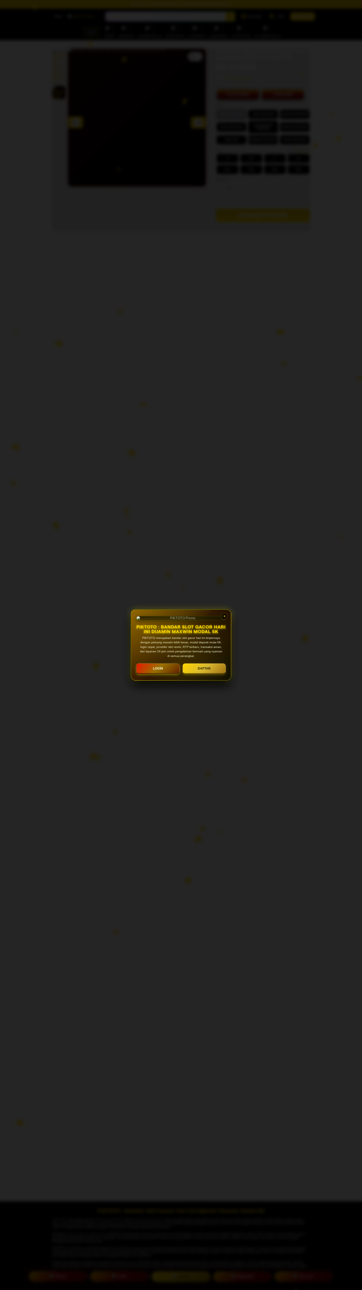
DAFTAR (204, 668)
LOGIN (158, 668)
